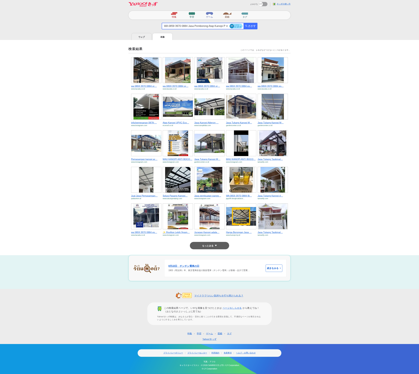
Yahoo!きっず (209, 339)
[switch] (251, 3)
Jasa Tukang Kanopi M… (239, 122)
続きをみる (273, 268)
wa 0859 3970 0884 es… (239, 86)
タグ (229, 333)
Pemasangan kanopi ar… (144, 159)
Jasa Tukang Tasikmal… (270, 159)
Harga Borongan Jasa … (239, 232)
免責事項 (228, 353)
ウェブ (141, 37)
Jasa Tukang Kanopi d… (270, 195)
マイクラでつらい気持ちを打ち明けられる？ (218, 295)
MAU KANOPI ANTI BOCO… (177, 159)
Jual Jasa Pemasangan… (144, 195)
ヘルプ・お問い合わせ (246, 353)
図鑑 (220, 333)
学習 (199, 333)
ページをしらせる (232, 308)
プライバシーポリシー (173, 353)
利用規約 (215, 353)
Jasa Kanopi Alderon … (206, 122)
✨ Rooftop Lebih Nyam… (176, 232)
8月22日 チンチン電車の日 (183, 266)
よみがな (254, 4)
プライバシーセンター (197, 353)
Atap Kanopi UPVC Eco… (176, 122)
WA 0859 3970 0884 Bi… (239, 195)
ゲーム (209, 333)
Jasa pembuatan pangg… (207, 195)
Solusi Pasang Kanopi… (175, 195)
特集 (189, 333)
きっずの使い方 (284, 4)
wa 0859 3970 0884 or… (144, 86)
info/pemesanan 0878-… (144, 122)
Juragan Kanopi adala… (206, 232)
